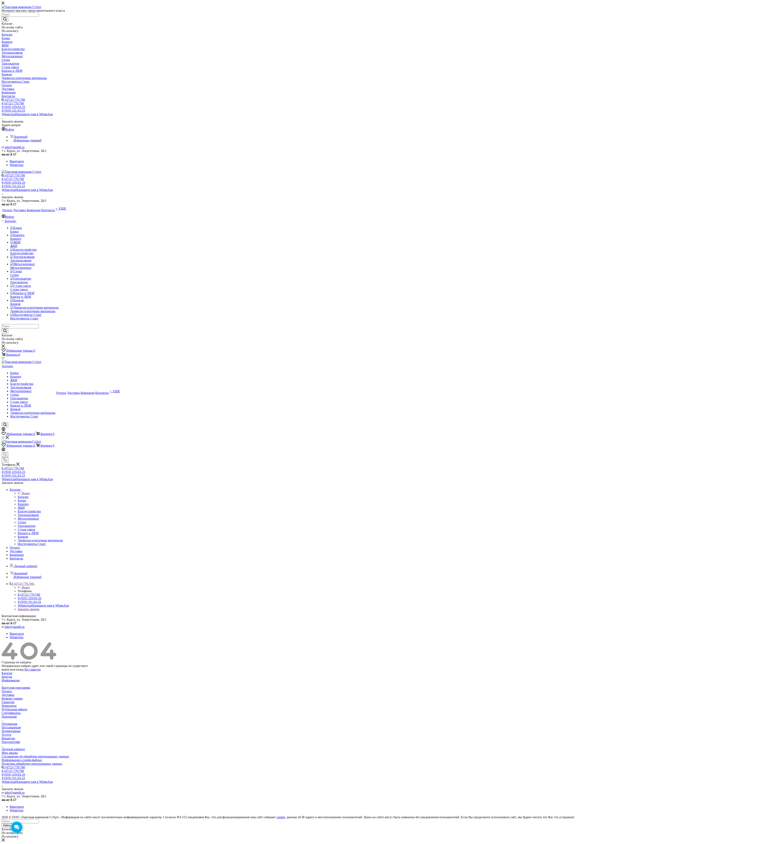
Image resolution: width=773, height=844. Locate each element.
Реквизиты (9, 705)
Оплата (7, 691)
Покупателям (11, 742)
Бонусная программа (16, 687)
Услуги (6, 734)
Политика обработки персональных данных (32, 763)
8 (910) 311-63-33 (13, 110)
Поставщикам (11, 727)
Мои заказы (10, 752)
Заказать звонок (28, 609)
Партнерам (9, 716)
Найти (6, 825)
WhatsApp (27, 114)
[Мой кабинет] (3, 430)
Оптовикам (9, 723)
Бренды (7, 676)
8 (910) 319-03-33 (13, 107)
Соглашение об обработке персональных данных (35, 756)
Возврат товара (12, 698)
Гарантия (8, 702)
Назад (26, 493)
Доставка (8, 695)
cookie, (281, 817)
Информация (11, 680)
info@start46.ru (15, 147)
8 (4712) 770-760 (14, 99)
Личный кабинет (13, 749)
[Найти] (5, 19)
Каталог (23, 497)
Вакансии (8, 738)
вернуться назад (13, 669)
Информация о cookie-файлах (22, 760)
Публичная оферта (14, 709)
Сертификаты (11, 713)
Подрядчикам (11, 731)
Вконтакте (17, 161)
